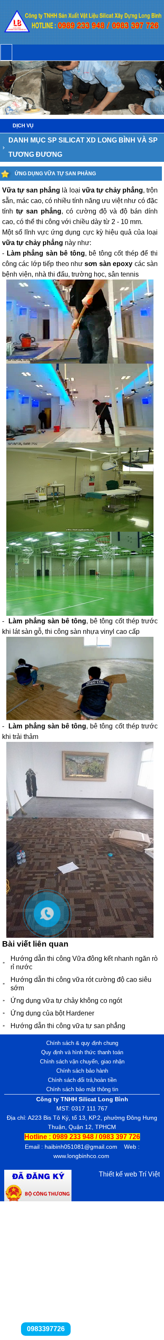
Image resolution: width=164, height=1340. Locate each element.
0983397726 (46, 1328)
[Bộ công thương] (37, 1199)
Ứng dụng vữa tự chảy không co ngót (66, 1000)
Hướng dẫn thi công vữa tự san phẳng (68, 1025)
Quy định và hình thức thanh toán (82, 1052)
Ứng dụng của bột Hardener (52, 1013)
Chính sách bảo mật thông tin (82, 1089)
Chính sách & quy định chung (82, 1043)
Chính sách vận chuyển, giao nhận (82, 1061)
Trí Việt (149, 1174)
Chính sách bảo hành (82, 1071)
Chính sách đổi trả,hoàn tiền (82, 1080)
